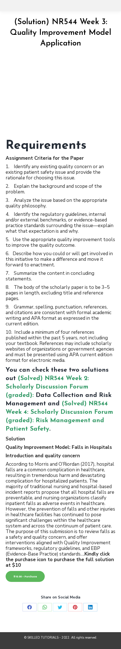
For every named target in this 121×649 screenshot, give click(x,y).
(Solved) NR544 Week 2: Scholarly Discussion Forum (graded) (47, 387)
